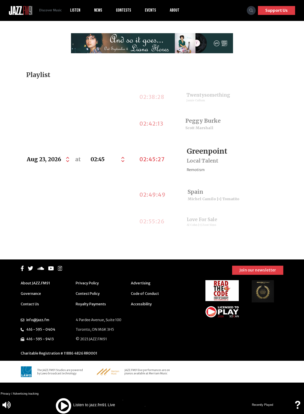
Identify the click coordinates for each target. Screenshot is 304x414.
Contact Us (30, 304)
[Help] (297, 407)
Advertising (140, 283)
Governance (31, 293)
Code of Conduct (145, 293)
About (174, 10)
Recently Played (262, 404)
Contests (123, 10)
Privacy (5, 393)
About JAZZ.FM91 (35, 283)
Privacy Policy (87, 283)
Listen (75, 10)
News (98, 10)
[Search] (251, 10)
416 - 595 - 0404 (40, 329)
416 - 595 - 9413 (40, 339)
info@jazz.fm (37, 320)
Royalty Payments (91, 304)
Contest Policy (88, 293)
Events (150, 10)
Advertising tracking (26, 393)
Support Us (276, 10)
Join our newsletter (257, 270)
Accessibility (141, 304)
